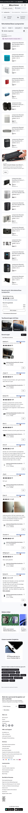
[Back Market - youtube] (6, 725)
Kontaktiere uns (5, 732)
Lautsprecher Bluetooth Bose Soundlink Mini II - (15, 484)
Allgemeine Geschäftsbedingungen (10, 782)
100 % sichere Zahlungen (7, 757)
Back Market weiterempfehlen (8, 744)
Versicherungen (5, 748)
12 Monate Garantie (6, 746)
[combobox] (4, 28)
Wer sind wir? (5, 717)
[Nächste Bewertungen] (25, 605)
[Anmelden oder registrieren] (22, 5)
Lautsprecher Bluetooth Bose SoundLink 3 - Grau (15, 412)
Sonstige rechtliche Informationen (9, 789)
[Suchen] (16, 8)
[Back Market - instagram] (3, 725)
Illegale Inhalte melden (7, 793)
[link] (5, 172)
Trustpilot (4, 723)
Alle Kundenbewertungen (7, 769)
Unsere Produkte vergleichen (8, 768)
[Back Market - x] (12, 725)
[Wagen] (25, 5)
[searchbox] (21, 8)
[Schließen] (26, 1)
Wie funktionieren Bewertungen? (10, 313)
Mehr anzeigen (6, 590)
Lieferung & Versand (6, 736)
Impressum (4, 791)
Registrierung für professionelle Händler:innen (12, 754)
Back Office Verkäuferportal (8, 756)
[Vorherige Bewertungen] (21, 605)
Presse (3, 719)
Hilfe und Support (6, 734)
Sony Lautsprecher (16, 12)
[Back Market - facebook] (9, 725)
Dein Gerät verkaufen (6, 750)
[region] (14, 325)
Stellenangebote (5, 721)
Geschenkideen (5, 771)
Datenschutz (5, 787)
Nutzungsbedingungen (7, 780)
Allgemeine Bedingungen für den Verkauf (11, 784)
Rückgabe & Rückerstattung (8, 738)
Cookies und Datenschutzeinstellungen (10, 785)
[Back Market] (14, 5)
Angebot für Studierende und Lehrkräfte (11, 752)
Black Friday (4, 773)
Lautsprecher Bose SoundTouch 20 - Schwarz (14, 362)
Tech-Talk (4, 766)
